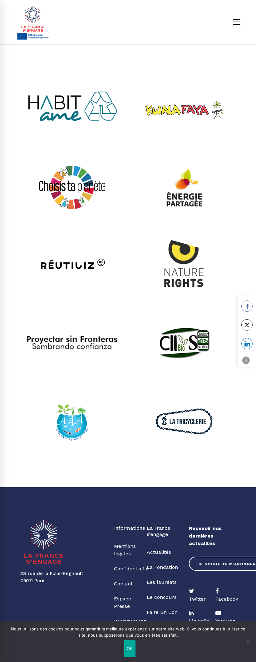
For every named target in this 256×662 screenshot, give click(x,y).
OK (130, 648)
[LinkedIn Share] (247, 343)
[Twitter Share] (247, 325)
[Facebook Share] (247, 306)
